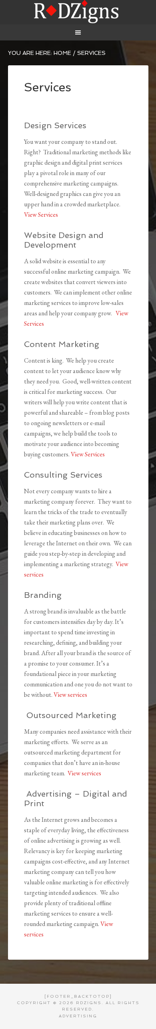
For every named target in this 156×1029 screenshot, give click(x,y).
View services (70, 694)
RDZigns (78, 12)
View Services (41, 214)
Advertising (78, 1016)
